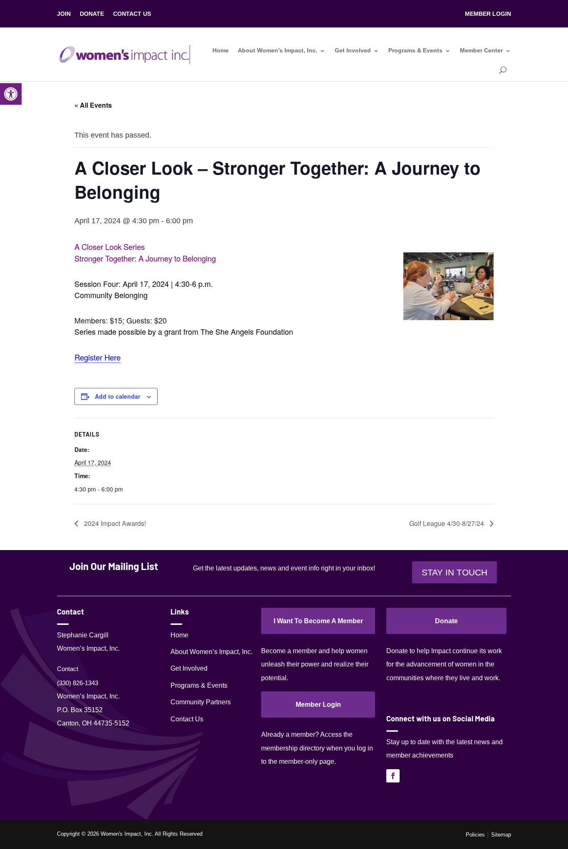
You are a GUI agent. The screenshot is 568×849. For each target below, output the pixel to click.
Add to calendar (117, 396)
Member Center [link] (481, 50)
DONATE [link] (92, 14)
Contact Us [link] (186, 719)
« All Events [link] (93, 105)
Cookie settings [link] (498, 835)
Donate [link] (446, 620)
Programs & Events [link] (415, 50)
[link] (11, 94)
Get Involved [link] (353, 50)
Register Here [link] (97, 357)
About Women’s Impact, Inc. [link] (277, 50)
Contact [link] (67, 668)
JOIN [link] (64, 14)
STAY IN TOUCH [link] (454, 572)
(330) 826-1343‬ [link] (77, 682)
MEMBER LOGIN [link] (488, 14)
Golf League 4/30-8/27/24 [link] (447, 523)
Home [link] (220, 50)
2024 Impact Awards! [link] (114, 523)
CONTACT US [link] (132, 14)
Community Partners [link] (200, 702)
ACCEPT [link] (542, 835)
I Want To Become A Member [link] (318, 620)
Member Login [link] (318, 704)
